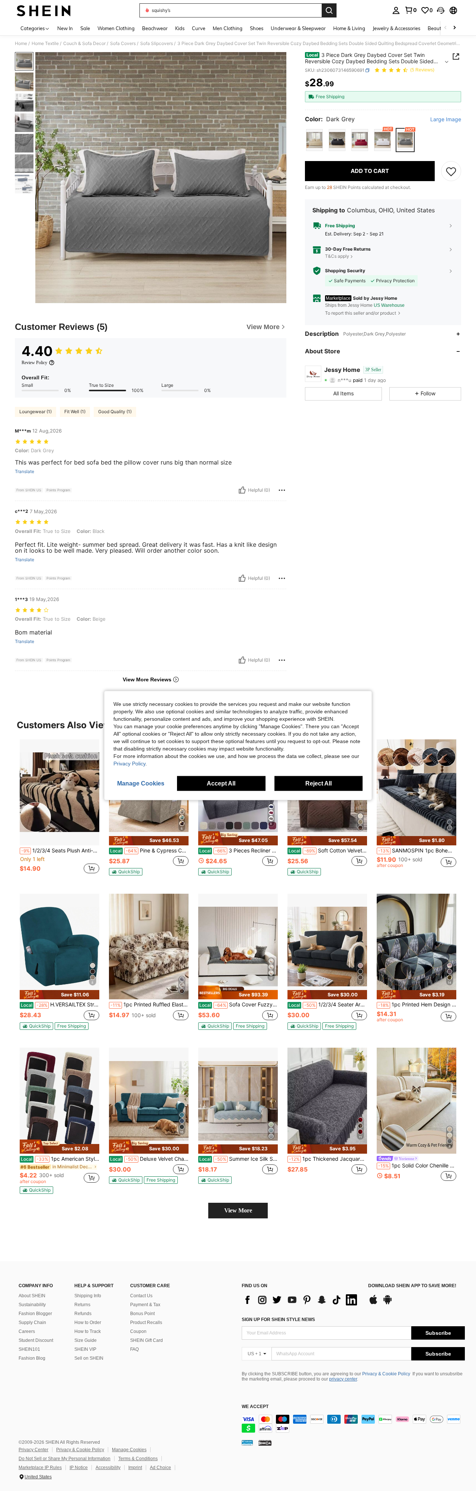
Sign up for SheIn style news (278, 1319)
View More (238, 1210)
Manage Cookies (129, 1449)
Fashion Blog (32, 1358)
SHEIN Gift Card (146, 1340)
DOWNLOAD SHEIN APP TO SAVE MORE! (412, 1285)
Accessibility (108, 1467)
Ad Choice (160, 1467)
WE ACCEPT (255, 1406)
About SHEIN (32, 1295)
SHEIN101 (29, 1349)
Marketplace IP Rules (40, 1467)
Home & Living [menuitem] (349, 28)
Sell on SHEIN (88, 1358)
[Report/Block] (281, 490)
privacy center (343, 1379)
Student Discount (36, 1340)
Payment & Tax (145, 1304)
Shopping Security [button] (345, 270)
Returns (82, 1304)
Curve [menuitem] (198, 28)
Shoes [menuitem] (256, 28)
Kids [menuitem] (179, 28)
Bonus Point (142, 1313)
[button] (440, 10)
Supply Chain (32, 1322)
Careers (27, 1331)
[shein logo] (44, 10)
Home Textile (45, 43)
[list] (301, 1299)
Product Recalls (146, 1322)
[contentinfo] (353, 1424)
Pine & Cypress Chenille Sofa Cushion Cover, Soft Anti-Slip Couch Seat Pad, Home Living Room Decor (149, 851)
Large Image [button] (445, 119)
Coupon (138, 1331)
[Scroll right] (454, 28)
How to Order (87, 1322)
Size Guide (85, 1340)
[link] (410, 10)
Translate (24, 471)
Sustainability (32, 1304)
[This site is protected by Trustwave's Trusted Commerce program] (247, 1442)
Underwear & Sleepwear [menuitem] (298, 28)
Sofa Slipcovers (156, 43)
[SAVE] (451, 171)
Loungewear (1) (35, 411)
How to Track (87, 1331)
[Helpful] (242, 490)
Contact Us (141, 1295)
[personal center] (396, 10)
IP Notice (79, 1467)
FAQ (134, 1349)
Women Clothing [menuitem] (116, 28)
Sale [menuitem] (85, 28)
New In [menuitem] (65, 28)
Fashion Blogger (35, 1313)
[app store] (373, 1303)
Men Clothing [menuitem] (227, 28)
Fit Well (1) (75, 411)
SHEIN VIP (85, 1349)
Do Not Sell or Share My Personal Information (64, 1458)
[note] (149, 840)
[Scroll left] (445, 28)
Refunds (82, 1313)
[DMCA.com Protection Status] (264, 1442)
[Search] (329, 10)
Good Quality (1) (115, 411)
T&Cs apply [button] (337, 256)
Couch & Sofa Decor (84, 43)
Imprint (135, 1467)
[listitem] (59, 810)
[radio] (314, 140)
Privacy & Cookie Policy (386, 1373)
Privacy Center (33, 1449)
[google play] (387, 1303)
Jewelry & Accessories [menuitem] (396, 28)
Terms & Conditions (138, 1458)
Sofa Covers (123, 43)
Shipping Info (87, 1295)
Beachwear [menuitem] (155, 28)
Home (21, 43)
